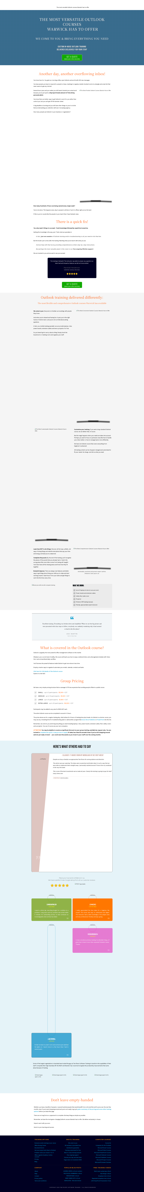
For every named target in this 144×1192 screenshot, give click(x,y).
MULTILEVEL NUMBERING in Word (73, 1173)
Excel (83, 720)
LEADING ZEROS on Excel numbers (72, 1171)
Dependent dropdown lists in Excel (101, 1178)
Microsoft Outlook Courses (103, 1155)
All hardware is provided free (73, 1145)
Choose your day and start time (73, 1157)
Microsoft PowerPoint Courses (102, 1152)
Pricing (36, 1159)
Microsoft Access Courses (103, 1162)
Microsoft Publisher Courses (103, 1157)
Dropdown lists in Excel (104, 1176)
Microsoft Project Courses (104, 1160)
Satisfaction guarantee (72, 1148)
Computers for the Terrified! (103, 1145)
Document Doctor (39, 1148)
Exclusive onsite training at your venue (45, 1143)
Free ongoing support (73, 1155)
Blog (36, 1161)
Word (87, 720)
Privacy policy (39, 1178)
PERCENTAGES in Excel (72, 1176)
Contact (37, 1176)
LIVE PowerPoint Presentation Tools (101, 1181)
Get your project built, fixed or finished (45, 1150)
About (36, 1171)
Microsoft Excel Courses (104, 1148)
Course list (108, 1143)
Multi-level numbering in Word (102, 1171)
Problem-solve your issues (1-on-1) (44, 1152)
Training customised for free (73, 1150)
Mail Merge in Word (105, 1173)
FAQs (36, 1173)
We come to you (72, 1143)
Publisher (92, 720)
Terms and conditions (40, 1181)
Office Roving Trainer (40, 1145)
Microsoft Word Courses (104, 1150)
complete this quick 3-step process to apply (54, 732)
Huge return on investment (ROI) (73, 1160)
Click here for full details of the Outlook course (47, 671)
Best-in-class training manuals (72, 1152)
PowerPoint (100, 720)
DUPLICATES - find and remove (72, 1181)
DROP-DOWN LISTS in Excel (72, 1178)
